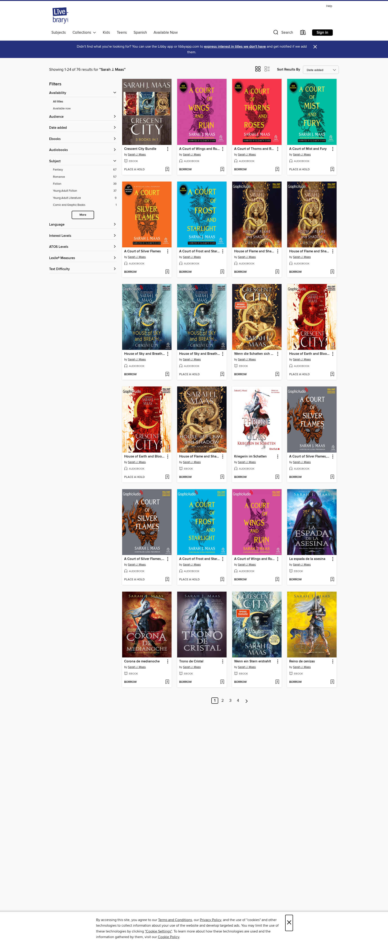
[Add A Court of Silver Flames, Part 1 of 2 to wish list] (167, 580)
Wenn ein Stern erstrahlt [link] (252, 661)
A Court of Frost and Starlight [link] (199, 251)
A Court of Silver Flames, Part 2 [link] (309, 457)
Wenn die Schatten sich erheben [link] (254, 354)
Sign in (322, 32)
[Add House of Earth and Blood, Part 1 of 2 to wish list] (167, 477)
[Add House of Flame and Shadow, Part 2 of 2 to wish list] (277, 272)
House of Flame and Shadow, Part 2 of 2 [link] (254, 251)
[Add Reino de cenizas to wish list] (332, 682)
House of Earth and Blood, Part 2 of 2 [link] (309, 354)
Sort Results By (288, 69)
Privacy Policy (210, 920)
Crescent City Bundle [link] (140, 149)
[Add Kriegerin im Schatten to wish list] (277, 477)
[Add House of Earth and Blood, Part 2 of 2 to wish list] (332, 374)
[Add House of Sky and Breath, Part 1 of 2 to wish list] (222, 374)
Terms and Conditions (175, 920)
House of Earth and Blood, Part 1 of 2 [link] (144, 457)
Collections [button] (83, 32)
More (82, 215)
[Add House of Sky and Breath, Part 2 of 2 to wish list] (167, 374)
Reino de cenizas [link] (302, 661)
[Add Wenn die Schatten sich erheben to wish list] (277, 374)
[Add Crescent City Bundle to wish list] (167, 170)
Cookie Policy (168, 937)
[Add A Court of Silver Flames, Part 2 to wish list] (332, 477)
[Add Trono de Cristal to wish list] (222, 682)
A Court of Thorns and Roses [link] (254, 149)
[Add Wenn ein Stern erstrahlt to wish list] (277, 682)
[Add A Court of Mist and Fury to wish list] (332, 170)
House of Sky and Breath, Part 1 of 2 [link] (199, 354)
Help (329, 6)
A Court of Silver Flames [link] (142, 251)
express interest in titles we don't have (235, 46)
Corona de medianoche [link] (142, 661)
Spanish (140, 32)
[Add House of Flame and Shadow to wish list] (222, 477)
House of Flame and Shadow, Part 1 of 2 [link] (309, 251)
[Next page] (246, 700)
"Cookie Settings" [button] (158, 931)
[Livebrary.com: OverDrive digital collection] (60, 15)
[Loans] (303, 33)
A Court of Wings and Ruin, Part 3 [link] (254, 559)
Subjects (58, 32)
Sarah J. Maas (137, 154)
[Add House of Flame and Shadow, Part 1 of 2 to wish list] (332, 272)
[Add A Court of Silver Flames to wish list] (167, 272)
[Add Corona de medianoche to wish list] (167, 682)
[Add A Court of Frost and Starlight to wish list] (222, 272)
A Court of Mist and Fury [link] (308, 149)
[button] (282, 33)
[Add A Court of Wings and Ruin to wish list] (222, 170)
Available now (62, 108)
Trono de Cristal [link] (191, 661)
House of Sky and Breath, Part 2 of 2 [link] (144, 354)
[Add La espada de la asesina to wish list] (332, 580)
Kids (106, 32)
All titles (58, 102)
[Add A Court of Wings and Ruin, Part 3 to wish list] (277, 580)
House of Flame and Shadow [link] (199, 457)
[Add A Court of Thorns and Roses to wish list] (277, 170)
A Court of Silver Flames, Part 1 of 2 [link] (144, 559)
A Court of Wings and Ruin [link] (199, 149)
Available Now (166, 32)
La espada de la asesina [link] (307, 559)
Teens (122, 32)
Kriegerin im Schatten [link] (250, 457)
